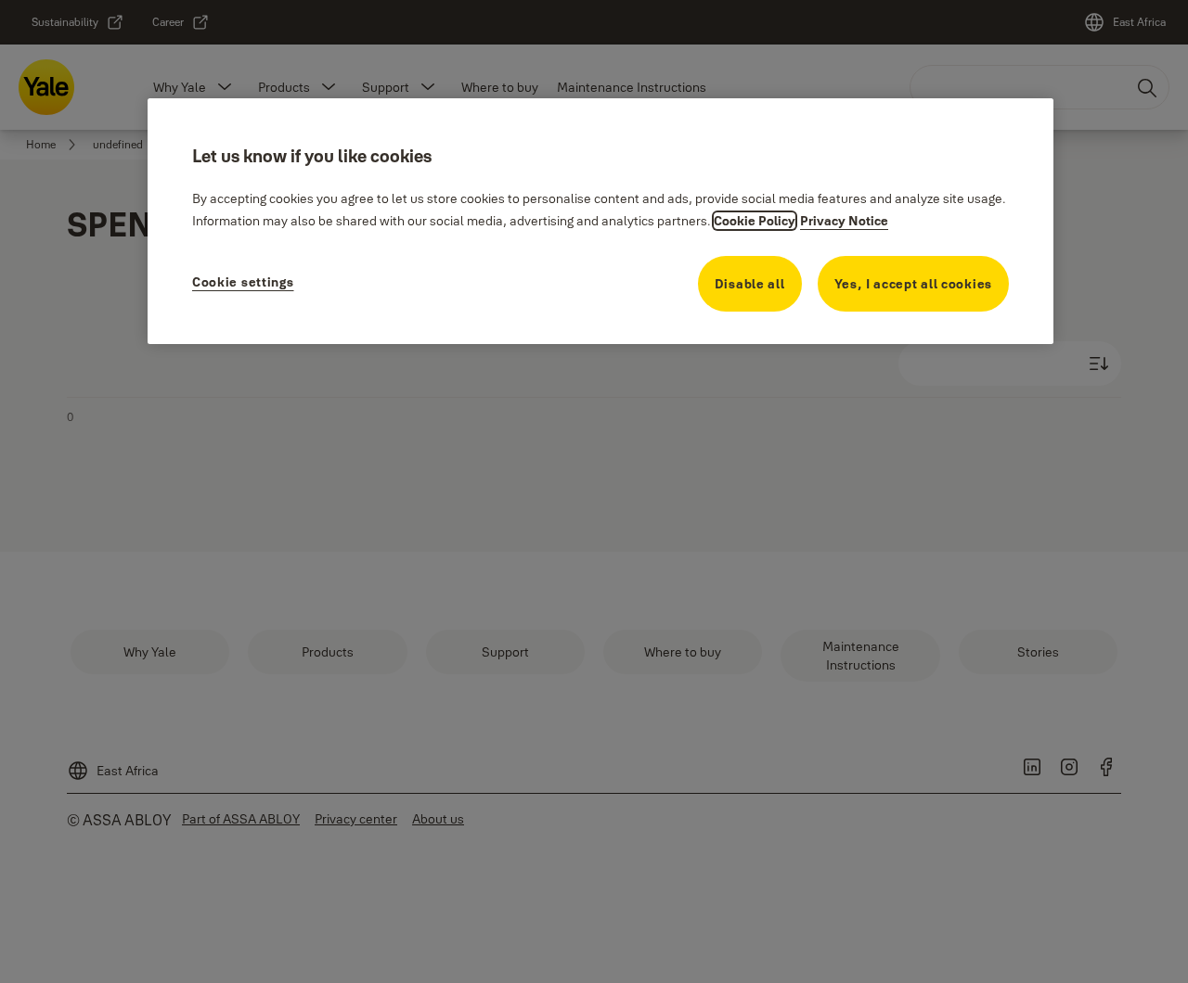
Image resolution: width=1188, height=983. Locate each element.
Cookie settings (243, 282)
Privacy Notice (844, 220)
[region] (600, 221)
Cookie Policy (754, 220)
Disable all (750, 283)
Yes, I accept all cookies (913, 283)
